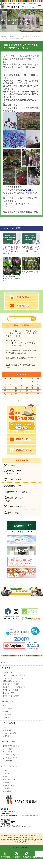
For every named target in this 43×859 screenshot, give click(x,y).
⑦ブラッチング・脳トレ (16, 506)
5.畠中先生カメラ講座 (11, 684)
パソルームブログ (8, 741)
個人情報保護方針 (9, 779)
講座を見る (5, 668)
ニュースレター (8, 752)
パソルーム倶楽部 (9, 733)
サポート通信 (7, 749)
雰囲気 (5, 770)
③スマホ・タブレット (14, 479)
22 (32, 391)
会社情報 (6, 773)
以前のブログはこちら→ (11, 746)
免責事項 (6, 782)
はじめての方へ (7, 701)
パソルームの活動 (8, 723)
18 (11, 391)
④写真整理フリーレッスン (17, 485)
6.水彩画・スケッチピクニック (14, 687)
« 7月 (20, 400)
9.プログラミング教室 (11, 696)
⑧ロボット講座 (11, 513)
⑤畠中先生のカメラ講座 (16, 492)
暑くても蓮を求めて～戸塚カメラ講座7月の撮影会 (11, 278)
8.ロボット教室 (8, 693)
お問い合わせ (7, 788)
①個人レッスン (11, 465)
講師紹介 (6, 712)
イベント (6, 727)
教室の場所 (7, 791)
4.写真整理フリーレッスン (12, 681)
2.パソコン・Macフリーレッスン (15, 675)
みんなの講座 (7, 761)
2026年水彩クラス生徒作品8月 (19, 365)
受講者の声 (7, 714)
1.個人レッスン (8, 672)
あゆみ (5, 776)
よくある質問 (7, 709)
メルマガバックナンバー (12, 755)
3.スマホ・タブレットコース (13, 678)
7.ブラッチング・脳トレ (11, 690)
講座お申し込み (8, 785)
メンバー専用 (7, 730)
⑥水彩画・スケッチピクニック (13, 499)
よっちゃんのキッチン (11, 758)
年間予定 (6, 736)
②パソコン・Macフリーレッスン (12, 472)
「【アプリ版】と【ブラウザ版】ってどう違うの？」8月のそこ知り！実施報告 (11, 250)
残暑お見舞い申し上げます (31, 273)
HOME (4, 662)
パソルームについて (9, 766)
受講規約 (6, 717)
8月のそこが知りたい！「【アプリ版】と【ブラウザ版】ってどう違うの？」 (31, 250)
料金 (4, 706)
